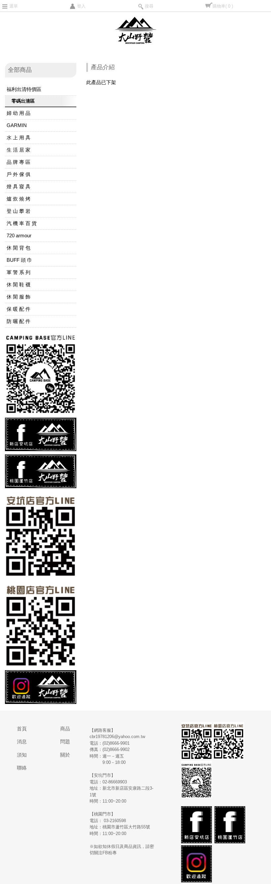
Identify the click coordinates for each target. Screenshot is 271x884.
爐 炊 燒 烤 (18, 199)
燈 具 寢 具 (18, 186)
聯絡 (22, 767)
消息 (22, 741)
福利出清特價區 (24, 89)
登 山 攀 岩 (18, 211)
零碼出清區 (23, 101)
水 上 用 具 (18, 137)
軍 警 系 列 (18, 272)
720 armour (19, 235)
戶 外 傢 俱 (18, 174)
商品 (65, 728)
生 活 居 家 (18, 150)
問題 (65, 741)
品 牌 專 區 (18, 162)
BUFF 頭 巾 (19, 260)
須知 (22, 755)
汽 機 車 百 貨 (22, 223)
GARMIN (17, 125)
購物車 (223, 6)
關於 (65, 755)
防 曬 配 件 (18, 321)
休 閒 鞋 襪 (18, 284)
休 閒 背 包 (18, 248)
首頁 (22, 728)
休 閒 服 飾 (18, 297)
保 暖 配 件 (18, 309)
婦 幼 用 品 (18, 113)
